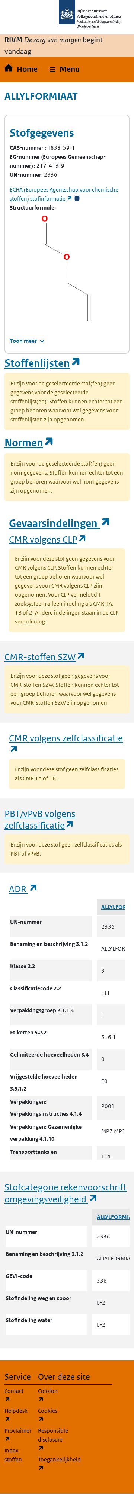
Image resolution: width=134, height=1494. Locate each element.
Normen (29, 442)
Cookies (50, 1415)
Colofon (50, 1395)
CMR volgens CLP (48, 539)
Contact (16, 1395)
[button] (65, 69)
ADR (23, 888)
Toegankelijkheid (50, 1464)
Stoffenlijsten (42, 363)
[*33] (77, 198)
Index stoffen (13, 1455)
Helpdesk (16, 1415)
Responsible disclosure (50, 1439)
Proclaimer (16, 1435)
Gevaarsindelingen (60, 523)
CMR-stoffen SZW (45, 656)
